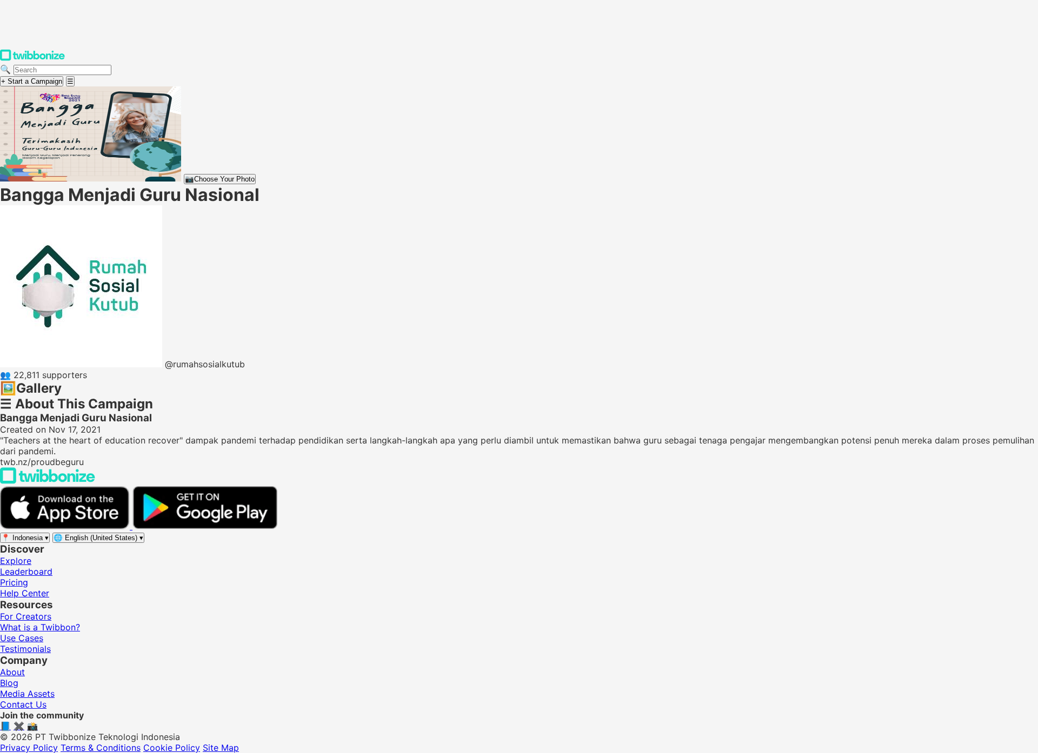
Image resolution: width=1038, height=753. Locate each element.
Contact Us (23, 704)
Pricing (14, 582)
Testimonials (25, 648)
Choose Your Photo (220, 179)
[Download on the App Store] (66, 526)
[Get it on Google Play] (204, 526)
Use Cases (21, 638)
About (12, 672)
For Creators (25, 616)
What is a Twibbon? (40, 627)
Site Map (221, 747)
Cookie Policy (171, 747)
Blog (9, 682)
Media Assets (27, 693)
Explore (15, 560)
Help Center (24, 593)
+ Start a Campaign (31, 81)
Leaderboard (26, 571)
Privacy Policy (29, 747)
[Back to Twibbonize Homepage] (47, 480)
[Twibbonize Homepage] (32, 58)
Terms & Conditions (101, 747)
